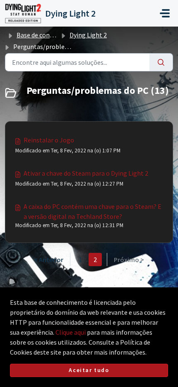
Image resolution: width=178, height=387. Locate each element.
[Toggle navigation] (164, 13)
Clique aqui (70, 332)
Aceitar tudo (89, 370)
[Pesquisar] (161, 62)
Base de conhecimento (49, 35)
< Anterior (48, 259)
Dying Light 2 (88, 35)
